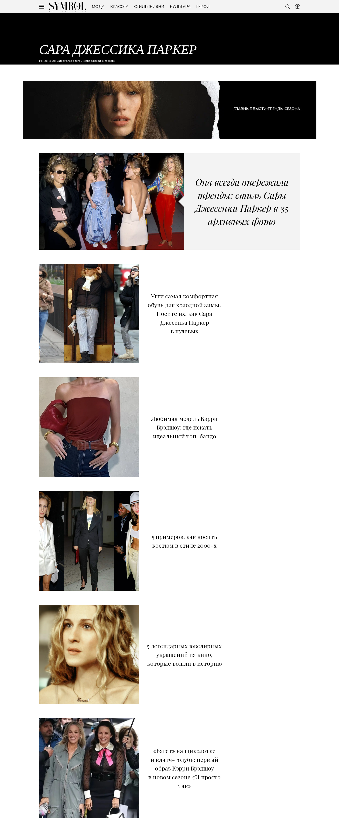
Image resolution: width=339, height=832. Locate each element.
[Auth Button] (297, 6)
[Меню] (41, 6)
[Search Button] (287, 6)
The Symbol (67, 7)
